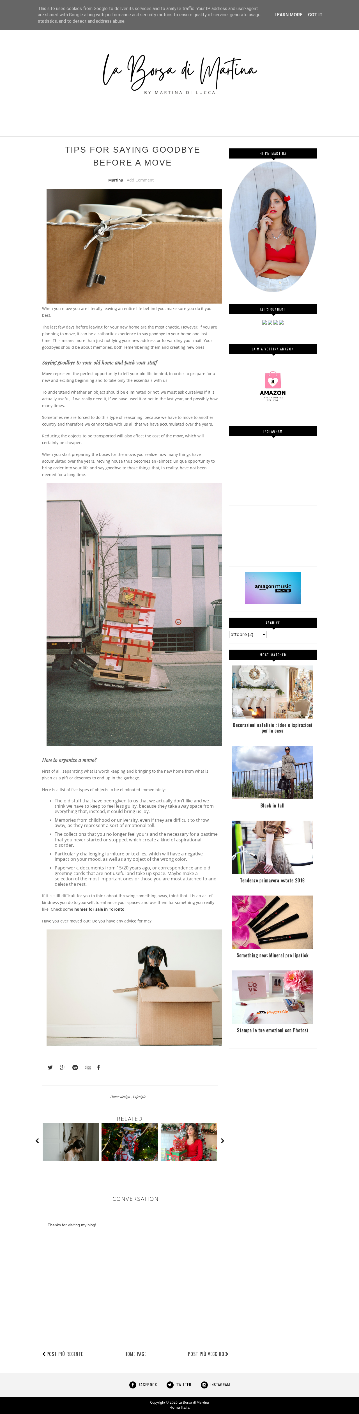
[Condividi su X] (47, 1067)
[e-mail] (281, 323)
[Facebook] (270, 323)
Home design (120, 1096)
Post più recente (65, 1354)
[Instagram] (264, 323)
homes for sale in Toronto (99, 909)
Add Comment (140, 180)
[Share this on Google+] (60, 1067)
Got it (315, 14)
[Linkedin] (275, 323)
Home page (135, 1354)
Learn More (288, 14)
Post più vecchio (206, 1354)
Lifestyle (139, 1096)
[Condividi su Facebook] (97, 1067)
